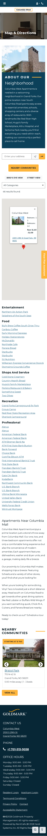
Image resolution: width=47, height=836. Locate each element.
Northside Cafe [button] (10, 344)
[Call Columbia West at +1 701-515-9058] (42, 3)
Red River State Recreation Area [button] (18, 413)
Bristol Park (12, 670)
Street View (34, 178)
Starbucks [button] (7, 352)
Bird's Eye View (16, 178)
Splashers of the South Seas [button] (16, 315)
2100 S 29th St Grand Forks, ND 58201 (24, 239)
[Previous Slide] (6, 664)
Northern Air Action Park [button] (15, 312)
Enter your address (14, 156)
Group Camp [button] (9, 409)
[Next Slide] (40, 664)
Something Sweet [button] (11, 392)
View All (10, 692)
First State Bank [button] (10, 464)
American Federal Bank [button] (14, 434)
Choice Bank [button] (8, 453)
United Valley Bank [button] (12, 498)
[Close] (34, 209)
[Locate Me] (35, 156)
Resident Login (11, 792)
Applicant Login (29, 792)
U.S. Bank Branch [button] (11, 486)
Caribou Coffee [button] (10, 329)
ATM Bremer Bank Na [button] (13, 442)
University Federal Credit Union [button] (18, 501)
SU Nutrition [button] (8, 359)
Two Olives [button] (7, 395)
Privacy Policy (10, 804)
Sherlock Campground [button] (14, 417)
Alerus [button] (5, 427)
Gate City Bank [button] (9, 475)
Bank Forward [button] (9, 449)
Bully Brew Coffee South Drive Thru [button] (20, 325)
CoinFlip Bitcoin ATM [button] (13, 457)
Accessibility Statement (15, 810)
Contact (24, 804)
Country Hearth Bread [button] (13, 380)
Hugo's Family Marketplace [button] (16, 384)
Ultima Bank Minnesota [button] (14, 494)
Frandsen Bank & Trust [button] (14, 468)
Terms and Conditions (14, 798)
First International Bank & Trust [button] (18, 460)
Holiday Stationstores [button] (13, 337)
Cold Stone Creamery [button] (13, 377)
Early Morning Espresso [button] (14, 333)
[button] (38, 3)
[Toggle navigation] (4, 3)
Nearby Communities (23, 168)
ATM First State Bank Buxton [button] (17, 445)
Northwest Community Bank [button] (17, 483)
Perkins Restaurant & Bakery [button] (17, 388)
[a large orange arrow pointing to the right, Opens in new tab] (15, 712)
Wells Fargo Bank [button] (11, 505)
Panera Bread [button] (9, 348)
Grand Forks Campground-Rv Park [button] (20, 405)
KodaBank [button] (7, 479)
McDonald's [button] (8, 340)
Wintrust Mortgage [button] (12, 509)
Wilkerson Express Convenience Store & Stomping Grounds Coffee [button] (23, 365)
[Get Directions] (42, 156)
